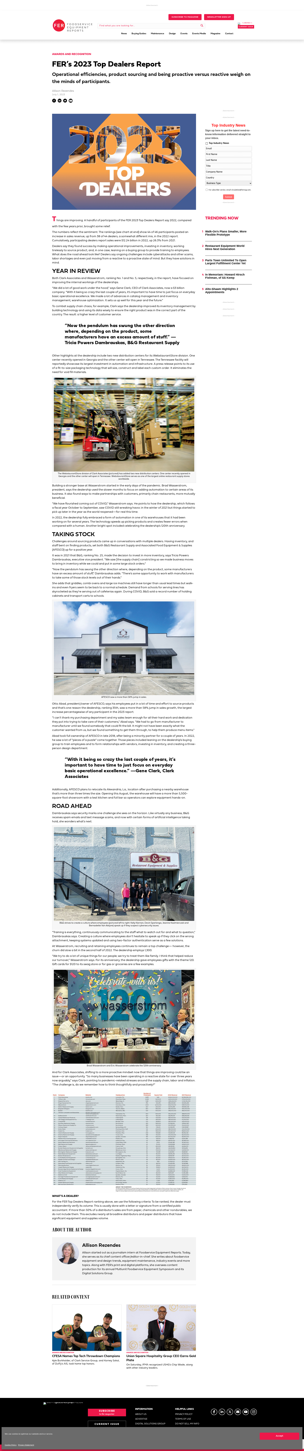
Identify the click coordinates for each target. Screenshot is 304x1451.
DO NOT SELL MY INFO (187, 1424)
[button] (185, 17)
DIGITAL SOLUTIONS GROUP (150, 1424)
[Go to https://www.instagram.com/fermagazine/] (253, 1412)
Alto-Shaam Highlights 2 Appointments (221, 290)
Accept (279, 1436)
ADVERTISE (141, 1419)
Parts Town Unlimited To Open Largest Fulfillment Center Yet (225, 262)
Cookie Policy (10, 1445)
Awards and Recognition (71, 54)
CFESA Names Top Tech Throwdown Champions (86, 1356)
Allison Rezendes (63, 91)
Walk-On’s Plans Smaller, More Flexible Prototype (226, 233)
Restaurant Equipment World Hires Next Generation (224, 247)
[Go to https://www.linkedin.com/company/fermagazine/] (222, 1412)
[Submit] (202, 25)
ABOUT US (140, 1414)
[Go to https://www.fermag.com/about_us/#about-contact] (238, 1412)
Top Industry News (219, 143)
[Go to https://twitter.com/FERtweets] (230, 1412)
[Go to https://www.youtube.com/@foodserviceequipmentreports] (246, 1412)
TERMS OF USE (183, 1419)
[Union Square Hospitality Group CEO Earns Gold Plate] (161, 1327)
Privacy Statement (26, 1445)
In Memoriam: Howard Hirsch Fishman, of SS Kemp (225, 276)
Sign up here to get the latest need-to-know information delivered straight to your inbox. (228, 134)
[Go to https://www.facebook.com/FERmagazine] (214, 1412)
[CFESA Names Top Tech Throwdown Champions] (86, 1327)
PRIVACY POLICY (184, 1414)
